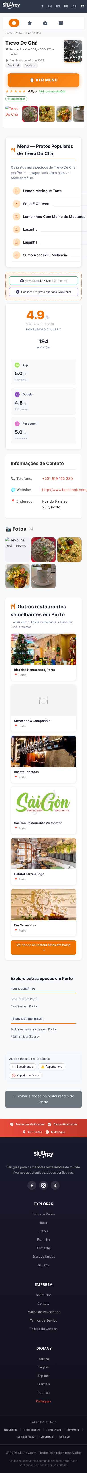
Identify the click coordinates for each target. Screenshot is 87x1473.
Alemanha (43, 1248)
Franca (44, 1231)
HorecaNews (53, 1429)
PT (82, 6)
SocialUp (64, 1436)
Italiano (43, 1359)
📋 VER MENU (43, 80)
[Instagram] (43, 1185)
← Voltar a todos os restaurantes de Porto (43, 1099)
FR (66, 6)
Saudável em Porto (24, 1006)
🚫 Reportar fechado (25, 1075)
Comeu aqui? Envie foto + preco (46, 280)
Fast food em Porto (24, 999)
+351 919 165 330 (57, 478)
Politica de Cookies (43, 1329)
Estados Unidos (43, 1256)
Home (9, 33)
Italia (43, 1223)
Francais (43, 1384)
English (43, 1367)
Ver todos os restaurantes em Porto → (43, 947)
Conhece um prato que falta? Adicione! (46, 292)
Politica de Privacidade (43, 1312)
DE (74, 6)
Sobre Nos (43, 1295)
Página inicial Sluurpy (25, 1036)
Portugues (43, 1401)
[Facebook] (31, 1185)
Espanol (43, 1376)
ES (58, 6)
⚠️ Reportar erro (51, 1066)
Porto (18, 33)
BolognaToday (25, 1436)
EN (50, 6)
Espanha (43, 1239)
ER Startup (47, 1436)
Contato (43, 1303)
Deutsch (43, 1392)
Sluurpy (43, 1265)
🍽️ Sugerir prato (22, 1066)
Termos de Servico (43, 1320)
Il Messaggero (32, 1429)
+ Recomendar (16, 98)
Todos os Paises (43, 1214)
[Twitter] (55, 1185)
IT (42, 6)
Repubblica (10, 1429)
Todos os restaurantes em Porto (33, 1029)
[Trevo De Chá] (13, 114)
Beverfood (73, 1429)
